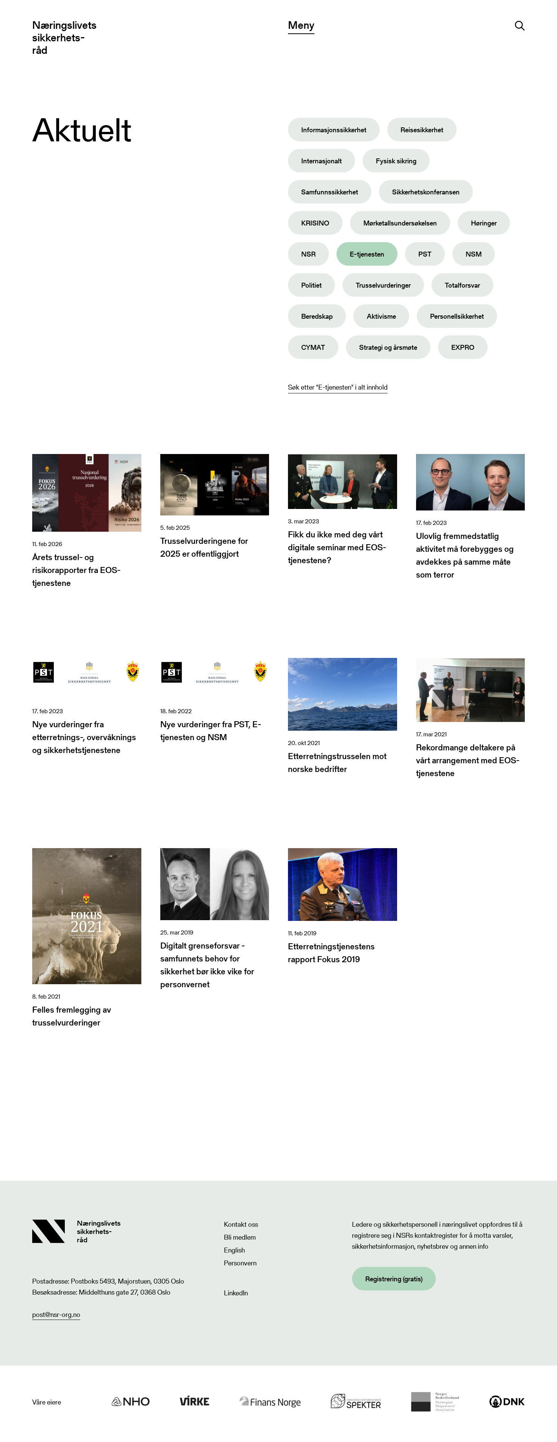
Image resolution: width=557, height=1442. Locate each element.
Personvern (240, 1263)
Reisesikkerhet (422, 130)
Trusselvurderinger (383, 285)
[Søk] (520, 26)
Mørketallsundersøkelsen (400, 223)
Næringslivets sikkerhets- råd (64, 37)
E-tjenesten (367, 254)
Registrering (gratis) (393, 1279)
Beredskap (317, 316)
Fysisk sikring (396, 161)
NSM (474, 254)
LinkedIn (236, 1293)
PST (425, 254)
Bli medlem (240, 1237)
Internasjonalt (321, 161)
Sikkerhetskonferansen (426, 192)
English (234, 1250)
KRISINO (315, 223)
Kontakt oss (241, 1224)
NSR (308, 254)
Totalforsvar (462, 285)
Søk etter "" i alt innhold (338, 387)
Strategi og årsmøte (388, 347)
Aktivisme (381, 316)
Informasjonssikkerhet (333, 130)
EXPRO (462, 347)
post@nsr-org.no (56, 1314)
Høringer (484, 223)
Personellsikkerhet (457, 316)
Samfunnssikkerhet (329, 192)
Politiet (311, 285)
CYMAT (313, 347)
